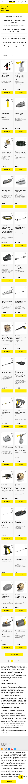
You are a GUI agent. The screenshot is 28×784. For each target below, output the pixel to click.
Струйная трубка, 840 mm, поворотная (6, 373)
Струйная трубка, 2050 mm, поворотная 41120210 (7, 524)
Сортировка (4, 55)
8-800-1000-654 (6, 744)
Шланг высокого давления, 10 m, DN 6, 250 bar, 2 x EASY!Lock (6, 487)
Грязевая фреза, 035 (6, 267)
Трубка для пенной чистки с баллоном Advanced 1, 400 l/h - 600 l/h (20, 77)
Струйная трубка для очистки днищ (20, 228)
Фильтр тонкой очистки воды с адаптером (5, 76)
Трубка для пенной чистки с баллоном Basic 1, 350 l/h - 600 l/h (20, 449)
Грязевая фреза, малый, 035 (5, 597)
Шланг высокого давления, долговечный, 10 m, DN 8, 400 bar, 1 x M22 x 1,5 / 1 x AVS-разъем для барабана (7, 230)
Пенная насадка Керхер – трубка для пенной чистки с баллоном (6, 115)
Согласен (9, 781)
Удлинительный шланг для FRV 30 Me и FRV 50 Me (20, 154)
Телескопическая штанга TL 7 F (5, 413)
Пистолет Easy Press (6, 559)
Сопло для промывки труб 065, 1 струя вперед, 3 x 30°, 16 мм (20, 487)
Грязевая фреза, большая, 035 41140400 (19, 115)
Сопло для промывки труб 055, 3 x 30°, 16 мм (20, 597)
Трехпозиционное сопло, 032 (5, 191)
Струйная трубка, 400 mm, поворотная (20, 267)
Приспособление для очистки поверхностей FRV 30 (6, 633)
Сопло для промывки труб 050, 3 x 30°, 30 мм (7, 337)
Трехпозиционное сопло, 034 (19, 523)
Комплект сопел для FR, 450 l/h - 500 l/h (6, 153)
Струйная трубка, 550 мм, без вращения (20, 560)
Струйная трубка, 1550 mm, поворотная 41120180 (20, 303)
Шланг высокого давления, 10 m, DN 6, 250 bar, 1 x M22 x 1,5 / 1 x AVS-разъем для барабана (20, 375)
